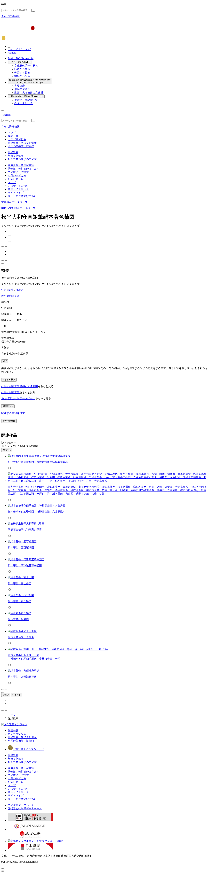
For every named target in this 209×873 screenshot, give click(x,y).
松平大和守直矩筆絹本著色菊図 (19, 386)
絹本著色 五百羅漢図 (21, 547)
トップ (12, 132)
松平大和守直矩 (10, 296)
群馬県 (20, 289)
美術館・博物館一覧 (26, 100)
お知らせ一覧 (16, 179)
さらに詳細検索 (10, 16)
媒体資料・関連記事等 (21, 165)
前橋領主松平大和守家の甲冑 (25, 529)
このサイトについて (19, 49)
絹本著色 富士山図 (19, 583)
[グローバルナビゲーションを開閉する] (2, 110)
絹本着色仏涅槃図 (18, 619)
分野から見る (22, 72)
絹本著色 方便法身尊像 (22, 676)
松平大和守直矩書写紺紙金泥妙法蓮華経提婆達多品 (38, 462)
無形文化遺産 (22, 89)
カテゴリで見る (20, 62)
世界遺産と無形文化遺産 (29, 81)
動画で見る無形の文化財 (28, 92)
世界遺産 (19, 85)
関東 (11, 289)
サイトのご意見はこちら (22, 196)
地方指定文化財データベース (18, 398)
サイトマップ (16, 192)
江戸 (4, 289)
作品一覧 (20, 58)
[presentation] (3, 446)
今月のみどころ (23, 103)
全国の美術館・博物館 (26, 96)
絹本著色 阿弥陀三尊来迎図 (25, 565)
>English (12, 52)
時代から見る (22, 69)
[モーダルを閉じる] (2, 868)
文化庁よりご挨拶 (18, 172)
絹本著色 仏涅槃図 (19, 601)
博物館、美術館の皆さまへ (23, 168)
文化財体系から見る (26, 65)
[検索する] (33, 11)
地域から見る (22, 76)
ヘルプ (12, 182)
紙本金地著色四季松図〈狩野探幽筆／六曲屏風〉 (36, 511)
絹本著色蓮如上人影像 (21, 637)
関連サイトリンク (18, 189)
